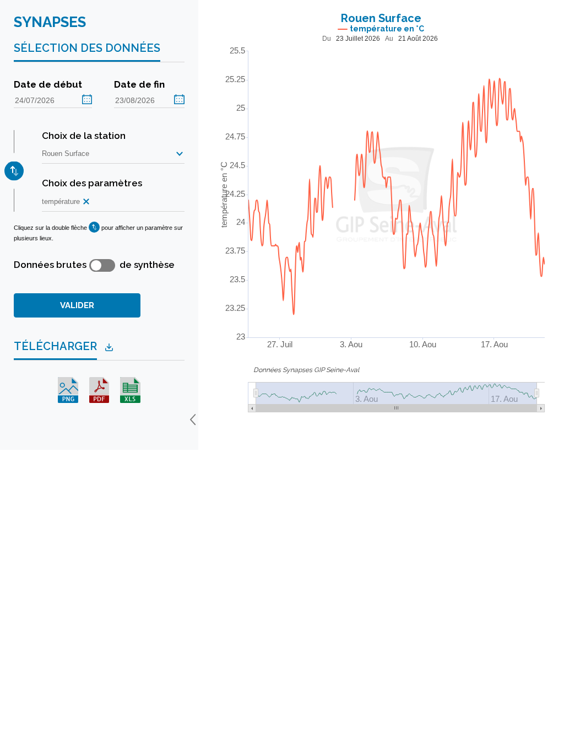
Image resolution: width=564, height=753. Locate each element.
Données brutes (50, 264)
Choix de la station (84, 135)
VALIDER (77, 305)
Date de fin (139, 84)
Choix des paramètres (92, 183)
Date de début (48, 84)
